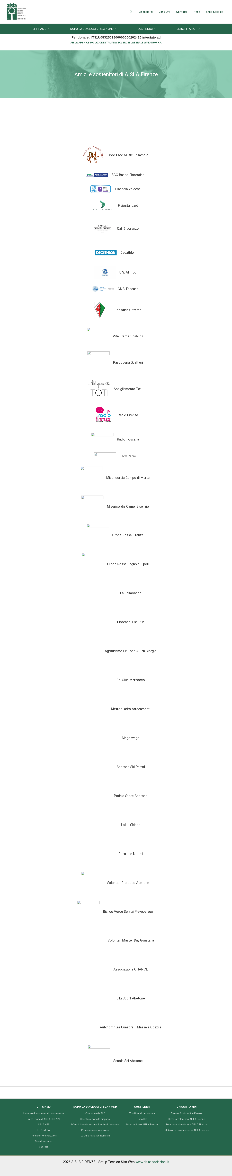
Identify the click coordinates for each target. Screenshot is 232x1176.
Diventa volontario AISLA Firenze (186, 1119)
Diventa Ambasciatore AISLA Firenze (186, 1124)
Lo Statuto (44, 1130)
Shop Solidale (214, 11)
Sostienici (145, 29)
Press (196, 11)
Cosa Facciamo (43, 1141)
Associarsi (146, 11)
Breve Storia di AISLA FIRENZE (43, 1119)
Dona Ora (164, 11)
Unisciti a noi (186, 29)
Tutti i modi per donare (142, 1113)
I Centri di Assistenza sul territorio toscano (95, 1124)
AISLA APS (44, 1124)
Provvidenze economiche (95, 1130)
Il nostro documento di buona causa (43, 1113)
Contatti (181, 11)
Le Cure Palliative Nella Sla (95, 1135)
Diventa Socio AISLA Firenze (142, 1124)
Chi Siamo (39, 29)
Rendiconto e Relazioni (44, 1135)
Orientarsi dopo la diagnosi (95, 1119)
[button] (131, 12)
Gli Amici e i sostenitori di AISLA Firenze (187, 1130)
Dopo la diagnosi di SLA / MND (92, 29)
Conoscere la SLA (95, 1113)
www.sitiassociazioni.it (152, 1162)
